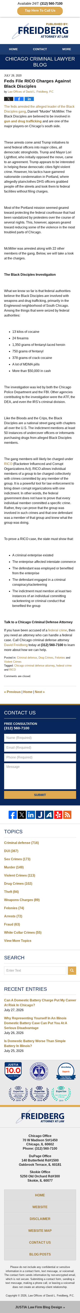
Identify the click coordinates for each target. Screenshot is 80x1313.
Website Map (40, 1230)
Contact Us (40, 1242)
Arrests (13, 916)
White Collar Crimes (22, 932)
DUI (11, 851)
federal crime (64, 665)
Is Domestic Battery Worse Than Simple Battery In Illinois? (35, 1043)
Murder (14, 867)
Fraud (12, 924)
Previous (12, 692)
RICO (12, 669)
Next (40, 692)
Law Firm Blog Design (38, 1307)
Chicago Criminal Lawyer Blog (40, 31)
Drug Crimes (46, 657)
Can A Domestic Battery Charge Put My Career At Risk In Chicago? (40, 1003)
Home (13, 49)
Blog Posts (40, 1254)
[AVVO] (49, 815)
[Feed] (67, 815)
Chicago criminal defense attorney (34, 665)
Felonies (60, 657)
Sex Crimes (17, 859)
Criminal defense (27, 657)
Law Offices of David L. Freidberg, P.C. (51, 1295)
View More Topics (17, 940)
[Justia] (40, 815)
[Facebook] (13, 815)
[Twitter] (22, 815)
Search (72, 970)
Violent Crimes (13, 661)
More (66, 49)
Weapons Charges (22, 900)
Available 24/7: (40, 7)
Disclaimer (40, 1219)
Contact (40, 49)
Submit (40, 795)
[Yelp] (58, 815)
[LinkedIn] (31, 815)
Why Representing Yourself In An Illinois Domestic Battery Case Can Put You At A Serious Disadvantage (35, 1023)
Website (40, 1207)
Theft (11, 891)
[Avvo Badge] (66, 1071)
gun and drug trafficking (23, 121)
